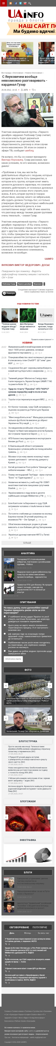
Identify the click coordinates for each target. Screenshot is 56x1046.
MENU (3, 3)
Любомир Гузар (8, 284)
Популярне (40, 927)
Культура (13, 1014)
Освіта (33, 1014)
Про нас (7, 1037)
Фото (28, 670)
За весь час (43, 933)
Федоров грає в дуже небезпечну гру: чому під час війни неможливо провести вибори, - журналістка (34, 574)
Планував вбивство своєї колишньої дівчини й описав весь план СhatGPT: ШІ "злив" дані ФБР (30, 360)
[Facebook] (15, 3)
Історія (27, 1014)
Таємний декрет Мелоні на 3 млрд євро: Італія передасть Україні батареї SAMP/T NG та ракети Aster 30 (30, 381)
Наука (21, 1014)
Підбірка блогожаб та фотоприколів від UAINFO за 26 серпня (16, 60)
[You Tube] (24, 3)
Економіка (48, 1011)
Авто (39, 1014)
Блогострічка (28, 741)
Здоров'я (7, 1018)
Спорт (15, 1018)
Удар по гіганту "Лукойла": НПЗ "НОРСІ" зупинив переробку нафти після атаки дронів (28, 392)
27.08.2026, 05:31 (15, 764)
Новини (27, 342)
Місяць (27, 933)
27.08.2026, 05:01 (15, 775)
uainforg (29, 150)
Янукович (38, 284)
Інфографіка (28, 840)
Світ (7, 1014)
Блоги (28, 872)
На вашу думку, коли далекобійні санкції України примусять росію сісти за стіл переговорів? (26, 610)
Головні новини (17, 1011)
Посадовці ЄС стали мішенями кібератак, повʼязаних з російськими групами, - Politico (33, 561)
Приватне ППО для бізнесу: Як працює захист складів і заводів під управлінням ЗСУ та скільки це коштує (34, 588)
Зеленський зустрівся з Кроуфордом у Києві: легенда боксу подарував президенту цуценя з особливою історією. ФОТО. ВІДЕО (26, 977)
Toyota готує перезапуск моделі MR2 (26, 399)
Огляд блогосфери (37, 1018)
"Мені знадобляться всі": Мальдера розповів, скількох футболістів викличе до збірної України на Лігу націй (30, 420)
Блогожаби (28, 801)
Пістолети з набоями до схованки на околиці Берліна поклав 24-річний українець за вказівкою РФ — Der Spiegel (30, 517)
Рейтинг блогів (20, 1021)
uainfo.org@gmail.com (38, 1037)
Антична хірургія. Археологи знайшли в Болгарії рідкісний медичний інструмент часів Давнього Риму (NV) (30, 788)
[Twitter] (20, 3)
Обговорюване (19, 927)
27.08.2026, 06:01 (15, 754)
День (12, 933)
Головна (7, 1011)
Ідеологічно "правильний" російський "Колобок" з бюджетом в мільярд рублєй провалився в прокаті (34, 905)
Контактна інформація (20, 1037)
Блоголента (8, 1021)
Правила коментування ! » (42, 340)
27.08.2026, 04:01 (15, 794)
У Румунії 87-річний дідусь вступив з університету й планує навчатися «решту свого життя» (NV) (27, 759)
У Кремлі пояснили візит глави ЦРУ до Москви (25, 968)
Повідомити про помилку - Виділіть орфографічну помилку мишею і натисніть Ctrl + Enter (25, 274)
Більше (27, 543)
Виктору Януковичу (12, 159)
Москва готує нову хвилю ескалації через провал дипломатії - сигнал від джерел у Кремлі (28, 459)
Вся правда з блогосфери (12, 73)
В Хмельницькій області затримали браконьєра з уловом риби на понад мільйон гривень (30, 449)
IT (43, 1014)
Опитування (28, 602)
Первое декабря (24, 284)
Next (53, 54)
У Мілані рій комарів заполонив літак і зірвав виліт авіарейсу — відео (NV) (29, 779)
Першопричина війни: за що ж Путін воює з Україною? (33, 892)
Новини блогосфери (33, 73)
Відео (26, 1018)
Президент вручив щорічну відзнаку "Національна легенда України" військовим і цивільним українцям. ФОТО (26, 700)
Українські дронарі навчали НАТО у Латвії (28, 534)
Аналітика (28, 553)
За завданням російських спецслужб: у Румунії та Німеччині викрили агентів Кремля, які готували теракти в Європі (30, 431)
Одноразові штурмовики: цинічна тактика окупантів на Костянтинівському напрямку (32, 881)
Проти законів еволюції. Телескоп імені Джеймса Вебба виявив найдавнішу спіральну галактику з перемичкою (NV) (29, 749)
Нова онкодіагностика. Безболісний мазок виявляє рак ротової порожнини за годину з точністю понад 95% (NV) (27, 770)
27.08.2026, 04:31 (15, 783)
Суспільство (37, 1011)
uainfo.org (32, 1031)
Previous (3, 54)
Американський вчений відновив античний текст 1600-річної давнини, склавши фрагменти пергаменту (29, 350)
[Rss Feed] (10, 3)
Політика (28, 1011)
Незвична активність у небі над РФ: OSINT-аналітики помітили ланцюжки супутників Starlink (29, 485)
